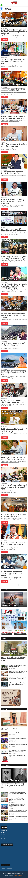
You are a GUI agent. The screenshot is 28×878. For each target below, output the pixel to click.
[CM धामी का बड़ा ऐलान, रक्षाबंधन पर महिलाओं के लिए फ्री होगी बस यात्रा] (14, 161)
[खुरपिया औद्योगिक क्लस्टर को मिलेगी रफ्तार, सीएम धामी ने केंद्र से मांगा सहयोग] (14, 218)
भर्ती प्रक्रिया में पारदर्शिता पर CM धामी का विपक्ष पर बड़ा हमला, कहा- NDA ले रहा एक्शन (13, 544)
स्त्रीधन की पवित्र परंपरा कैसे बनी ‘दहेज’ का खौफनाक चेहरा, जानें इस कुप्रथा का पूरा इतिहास (17, 799)
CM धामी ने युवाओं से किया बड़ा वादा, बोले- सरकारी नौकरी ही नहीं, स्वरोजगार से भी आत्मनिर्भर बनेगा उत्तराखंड (14, 286)
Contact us (3, 838)
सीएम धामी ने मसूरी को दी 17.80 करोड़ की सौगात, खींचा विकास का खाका (13, 516)
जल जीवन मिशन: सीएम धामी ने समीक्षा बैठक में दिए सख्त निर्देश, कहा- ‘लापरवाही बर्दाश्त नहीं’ (13, 316)
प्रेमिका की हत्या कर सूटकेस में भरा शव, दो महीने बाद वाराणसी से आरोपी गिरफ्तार (17, 677)
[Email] (1, 13)
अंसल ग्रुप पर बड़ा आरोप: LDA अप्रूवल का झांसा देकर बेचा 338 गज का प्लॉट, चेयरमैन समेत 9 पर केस (13, 658)
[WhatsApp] (1, 5)
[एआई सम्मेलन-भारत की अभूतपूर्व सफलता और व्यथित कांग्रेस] (4, 740)
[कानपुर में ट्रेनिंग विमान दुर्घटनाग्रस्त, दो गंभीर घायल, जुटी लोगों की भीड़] (4, 667)
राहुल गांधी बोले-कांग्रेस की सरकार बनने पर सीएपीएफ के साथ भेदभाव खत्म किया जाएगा (12, 604)
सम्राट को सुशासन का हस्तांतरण (9, 728)
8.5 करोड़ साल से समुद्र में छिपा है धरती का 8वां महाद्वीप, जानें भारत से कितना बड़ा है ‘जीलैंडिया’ (17, 806)
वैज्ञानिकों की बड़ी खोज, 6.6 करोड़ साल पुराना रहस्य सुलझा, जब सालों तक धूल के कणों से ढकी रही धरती (18, 812)
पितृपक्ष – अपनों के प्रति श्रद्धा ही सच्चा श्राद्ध (17, 755)
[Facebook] (1, 8)
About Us (3, 840)
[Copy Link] (1, 15)
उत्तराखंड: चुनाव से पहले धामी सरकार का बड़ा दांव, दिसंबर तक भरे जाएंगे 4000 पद (13, 458)
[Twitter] (1, 10)
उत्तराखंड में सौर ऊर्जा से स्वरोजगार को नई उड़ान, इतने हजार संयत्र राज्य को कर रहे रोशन (13, 373)
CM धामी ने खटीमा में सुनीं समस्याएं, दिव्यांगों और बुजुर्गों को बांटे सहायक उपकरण (12, 574)
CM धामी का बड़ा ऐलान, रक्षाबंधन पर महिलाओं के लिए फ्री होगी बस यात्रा (12, 173)
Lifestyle (3, 834)
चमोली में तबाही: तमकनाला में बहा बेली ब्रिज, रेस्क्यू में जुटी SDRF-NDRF (13, 344)
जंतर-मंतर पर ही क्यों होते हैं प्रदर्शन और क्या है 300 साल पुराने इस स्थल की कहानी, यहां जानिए (18, 818)
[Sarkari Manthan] (14, 3)
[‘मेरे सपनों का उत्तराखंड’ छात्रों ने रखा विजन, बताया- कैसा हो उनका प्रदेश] (14, 133)
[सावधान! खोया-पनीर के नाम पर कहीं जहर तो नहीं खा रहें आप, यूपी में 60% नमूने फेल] (4, 673)
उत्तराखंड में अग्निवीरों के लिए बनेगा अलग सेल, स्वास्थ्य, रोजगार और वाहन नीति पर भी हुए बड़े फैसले (14, 32)
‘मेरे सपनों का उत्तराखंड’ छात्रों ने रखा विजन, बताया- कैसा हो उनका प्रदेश (14, 145)
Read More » (4, 39)
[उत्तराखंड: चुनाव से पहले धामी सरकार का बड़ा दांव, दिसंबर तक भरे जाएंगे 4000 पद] (14, 447)
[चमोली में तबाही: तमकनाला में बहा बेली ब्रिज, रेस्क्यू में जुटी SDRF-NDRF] (14, 332)
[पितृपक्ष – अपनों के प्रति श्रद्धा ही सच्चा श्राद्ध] (4, 758)
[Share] (1, 18)
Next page (22, 584)
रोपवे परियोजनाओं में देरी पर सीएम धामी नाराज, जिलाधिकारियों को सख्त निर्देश (13, 117)
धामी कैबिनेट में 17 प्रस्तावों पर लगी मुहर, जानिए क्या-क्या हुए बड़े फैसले (13, 90)
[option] (14, 599)
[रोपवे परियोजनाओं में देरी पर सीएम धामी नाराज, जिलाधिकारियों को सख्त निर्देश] (14, 106)
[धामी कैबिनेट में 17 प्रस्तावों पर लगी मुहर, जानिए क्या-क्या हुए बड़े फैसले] (14, 78)
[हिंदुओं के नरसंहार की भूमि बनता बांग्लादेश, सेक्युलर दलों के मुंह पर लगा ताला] (4, 752)
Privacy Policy (4, 830)
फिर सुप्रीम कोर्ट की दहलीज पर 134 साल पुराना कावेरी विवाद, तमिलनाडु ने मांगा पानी (17, 793)
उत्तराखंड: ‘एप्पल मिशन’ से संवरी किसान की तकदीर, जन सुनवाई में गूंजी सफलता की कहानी (14, 487)
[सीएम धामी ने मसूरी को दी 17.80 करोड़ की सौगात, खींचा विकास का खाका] (14, 504)
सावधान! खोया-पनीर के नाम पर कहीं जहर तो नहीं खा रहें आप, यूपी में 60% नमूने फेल (18, 672)
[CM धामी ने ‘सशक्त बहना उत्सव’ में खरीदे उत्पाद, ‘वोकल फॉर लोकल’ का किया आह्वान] (14, 49)
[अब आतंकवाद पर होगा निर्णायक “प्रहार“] (4, 734)
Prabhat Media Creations (18, 875)
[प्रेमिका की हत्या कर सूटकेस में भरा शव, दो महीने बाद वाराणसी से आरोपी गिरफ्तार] (4, 679)
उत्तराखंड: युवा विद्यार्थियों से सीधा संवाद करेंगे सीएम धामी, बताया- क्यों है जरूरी (12, 401)
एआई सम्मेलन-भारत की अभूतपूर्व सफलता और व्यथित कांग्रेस (17, 739)
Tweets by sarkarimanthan (6, 868)
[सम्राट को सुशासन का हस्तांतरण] (14, 719)
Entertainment (4, 836)
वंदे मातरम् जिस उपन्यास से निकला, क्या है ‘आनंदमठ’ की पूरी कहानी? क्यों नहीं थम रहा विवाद (13, 785)
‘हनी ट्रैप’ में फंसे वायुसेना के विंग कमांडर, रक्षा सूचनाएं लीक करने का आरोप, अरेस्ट (17, 683)
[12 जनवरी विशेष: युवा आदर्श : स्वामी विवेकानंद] (4, 746)
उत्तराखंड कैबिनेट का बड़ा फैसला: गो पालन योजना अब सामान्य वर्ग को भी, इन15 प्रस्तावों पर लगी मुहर (14, 430)
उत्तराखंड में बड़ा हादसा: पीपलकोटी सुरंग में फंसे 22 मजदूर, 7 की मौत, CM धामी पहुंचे (13, 258)
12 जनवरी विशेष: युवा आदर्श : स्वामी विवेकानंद (18, 744)
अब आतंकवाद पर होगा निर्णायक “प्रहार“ (16, 733)
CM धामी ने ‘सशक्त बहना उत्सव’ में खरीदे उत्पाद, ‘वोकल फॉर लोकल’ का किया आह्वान (13, 61)
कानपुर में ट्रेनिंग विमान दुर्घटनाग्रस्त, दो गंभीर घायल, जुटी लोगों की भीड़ (17, 666)
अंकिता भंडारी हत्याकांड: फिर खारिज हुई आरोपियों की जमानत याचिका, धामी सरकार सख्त (12, 201)
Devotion (3, 832)
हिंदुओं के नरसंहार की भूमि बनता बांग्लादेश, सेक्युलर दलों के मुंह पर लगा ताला (17, 751)
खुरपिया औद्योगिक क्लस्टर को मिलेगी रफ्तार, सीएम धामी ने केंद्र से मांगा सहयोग (13, 230)
